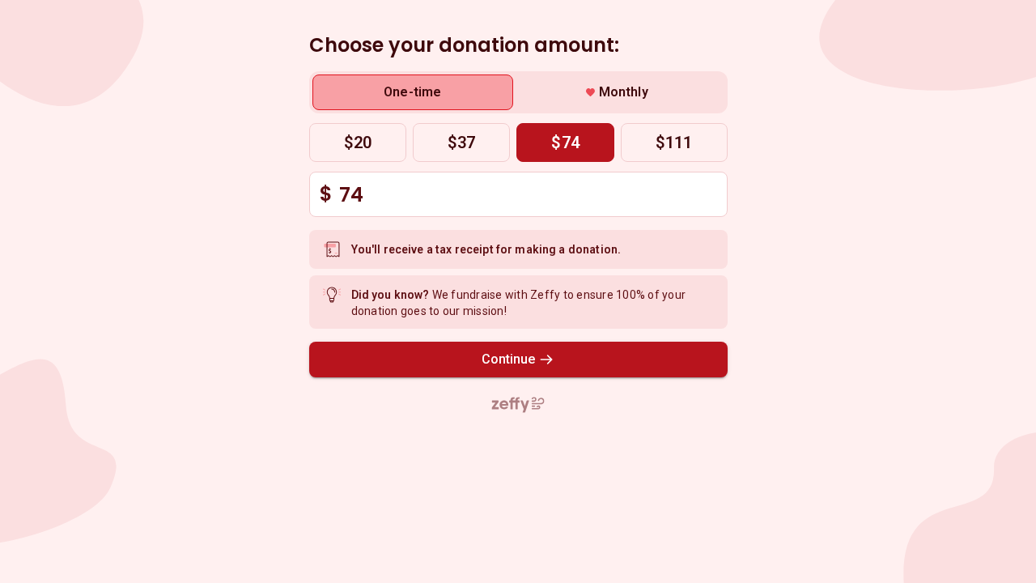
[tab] (413, 92)
